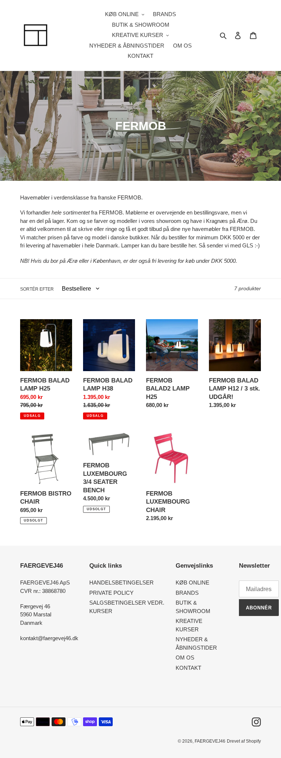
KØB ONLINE (192, 582)
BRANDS (187, 593)
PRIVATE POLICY (111, 593)
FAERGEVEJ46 (210, 741)
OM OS (185, 657)
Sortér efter (37, 289)
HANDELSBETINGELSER (121, 582)
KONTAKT (188, 668)
